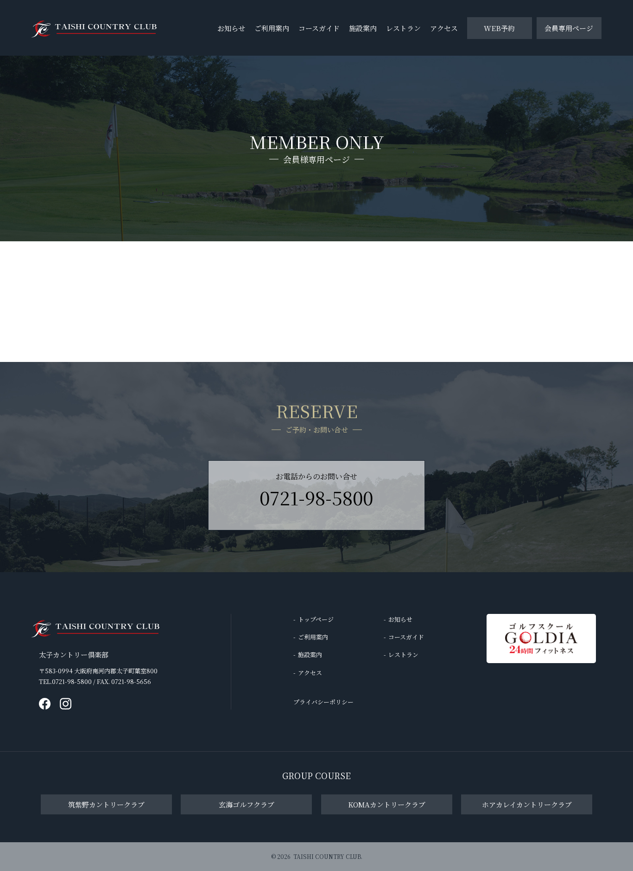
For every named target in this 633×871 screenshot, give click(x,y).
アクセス (444, 28)
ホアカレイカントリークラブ (527, 804)
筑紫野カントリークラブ (106, 804)
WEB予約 (499, 28)
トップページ (316, 619)
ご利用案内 (271, 28)
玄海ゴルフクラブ (246, 804)
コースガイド (319, 28)
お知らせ (231, 28)
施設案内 (363, 28)
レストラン (403, 28)
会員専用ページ (568, 28)
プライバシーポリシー (323, 701)
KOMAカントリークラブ (386, 804)
